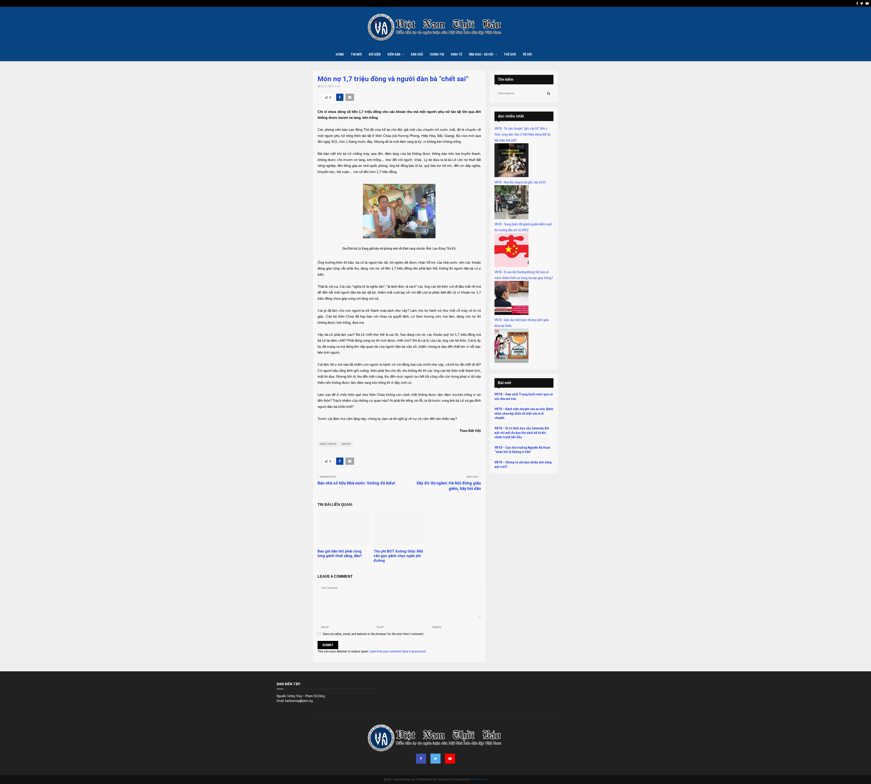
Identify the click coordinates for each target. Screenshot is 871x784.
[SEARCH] (548, 93)
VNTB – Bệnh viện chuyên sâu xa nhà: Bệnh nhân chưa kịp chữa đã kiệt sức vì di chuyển (523, 413)
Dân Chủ (417, 54)
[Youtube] (450, 759)
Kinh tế (456, 54)
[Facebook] (421, 759)
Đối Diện (375, 54)
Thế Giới (510, 54)
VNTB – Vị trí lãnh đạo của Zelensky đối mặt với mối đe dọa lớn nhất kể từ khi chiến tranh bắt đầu (521, 432)
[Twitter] (435, 759)
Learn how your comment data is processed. (397, 651)
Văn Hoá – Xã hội (481, 54)
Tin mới (356, 54)
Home (340, 54)
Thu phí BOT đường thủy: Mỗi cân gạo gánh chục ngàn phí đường (398, 556)
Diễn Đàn (393, 54)
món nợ (346, 444)
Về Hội (527, 54)
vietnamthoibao (478, 779)
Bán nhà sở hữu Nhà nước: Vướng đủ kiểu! (356, 483)
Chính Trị (437, 54)
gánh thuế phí (328, 444)
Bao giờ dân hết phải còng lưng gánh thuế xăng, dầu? (340, 553)
